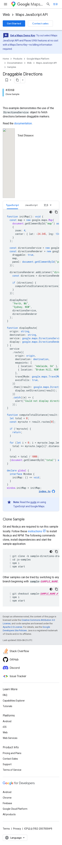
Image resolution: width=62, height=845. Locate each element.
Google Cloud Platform (15, 808)
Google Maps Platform (38, 58)
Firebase (7, 803)
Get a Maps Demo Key (22, 35)
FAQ (5, 695)
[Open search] (48, 4)
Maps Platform (37, 4)
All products (9, 814)
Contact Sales (10, 758)
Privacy (17, 828)
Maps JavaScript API (32, 15)
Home (6, 58)
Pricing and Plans (12, 753)
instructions (35, 531)
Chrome (7, 797)
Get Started (14, 23)
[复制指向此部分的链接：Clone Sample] (28, 519)
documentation (23, 123)
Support (7, 764)
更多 (46, 205)
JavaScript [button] (31, 205)
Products (17, 58)
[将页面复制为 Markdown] (17, 80)
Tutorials (7, 706)
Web (6, 15)
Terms (6, 828)
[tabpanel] (31, 360)
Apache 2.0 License (12, 627)
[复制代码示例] (56, 212)
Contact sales (40, 23)
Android (7, 721)
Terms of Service (12, 769)
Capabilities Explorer (14, 700)
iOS (5, 727)
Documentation (15, 63)
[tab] (12, 205)
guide (33, 502)
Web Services (10, 738)
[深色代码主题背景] (51, 212)
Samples (11, 67)
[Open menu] (5, 4)
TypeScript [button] (12, 205)
